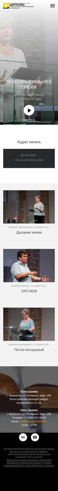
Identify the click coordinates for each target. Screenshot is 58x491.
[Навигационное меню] (52, 5)
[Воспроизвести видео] (29, 476)
